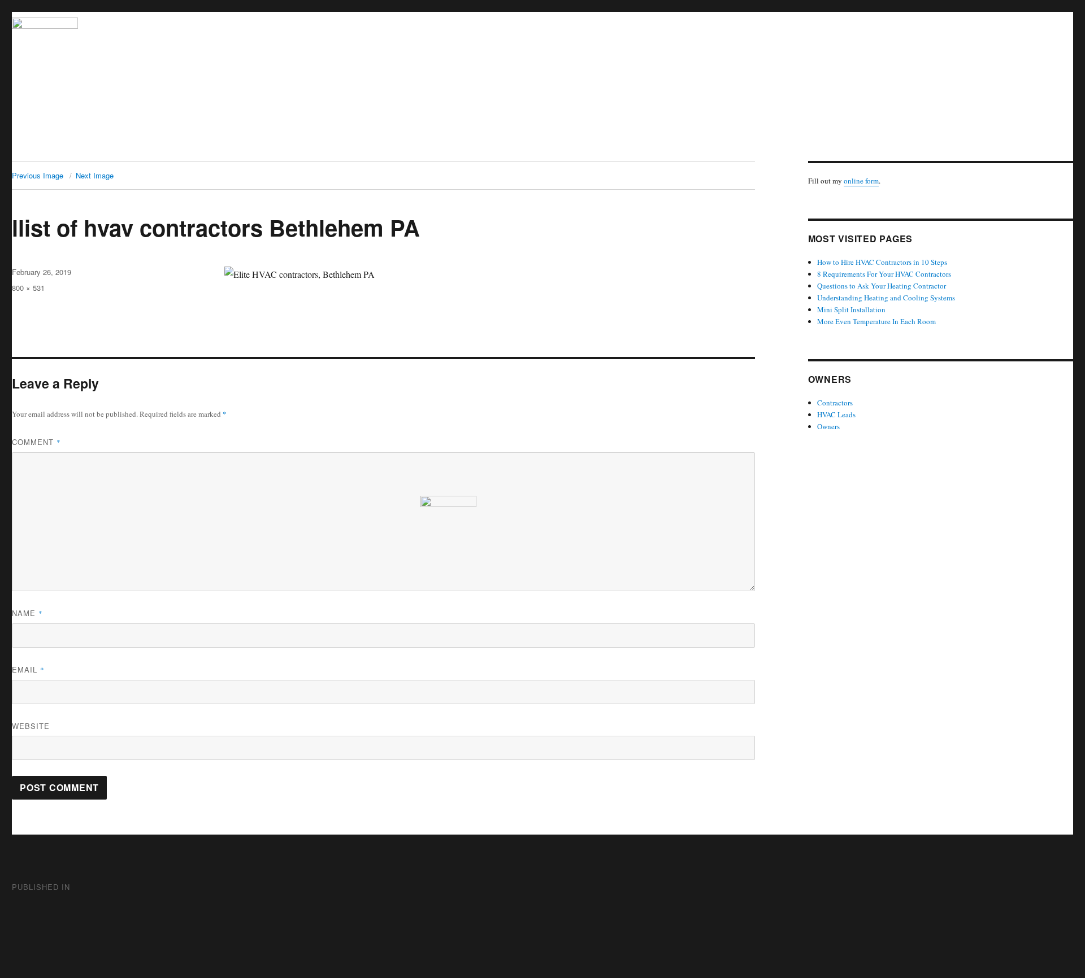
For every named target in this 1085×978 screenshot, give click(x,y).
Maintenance (625, 142)
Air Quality (462, 142)
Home (244, 142)
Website (31, 726)
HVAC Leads (836, 414)
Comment (36, 441)
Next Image (95, 175)
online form (861, 181)
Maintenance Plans (697, 142)
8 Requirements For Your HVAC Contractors (884, 274)
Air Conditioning (345, 142)
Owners (828, 426)
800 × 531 (28, 287)
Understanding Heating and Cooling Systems (886, 297)
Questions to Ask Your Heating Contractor (881, 286)
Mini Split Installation (851, 309)
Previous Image (37, 175)
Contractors (835, 403)
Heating (285, 142)
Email (28, 669)
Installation (567, 142)
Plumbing (409, 142)
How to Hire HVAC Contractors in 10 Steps (882, 262)
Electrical (515, 142)
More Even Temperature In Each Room (876, 321)
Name (27, 613)
